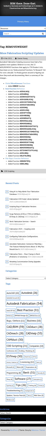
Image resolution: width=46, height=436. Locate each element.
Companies (36, 346)
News (20, 367)
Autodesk (29, 293)
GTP (34, 357)
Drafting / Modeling (26, 351)
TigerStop (10, 385)
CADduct (34, 327)
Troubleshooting (14, 390)
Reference (15, 89)
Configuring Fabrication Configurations (23, 236)
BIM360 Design (21, 315)
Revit (29, 372)
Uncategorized (29, 391)
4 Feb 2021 (7, 58)
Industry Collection (12, 362)
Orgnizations (31, 367)
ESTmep (14, 356)
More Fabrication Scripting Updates (22, 53)
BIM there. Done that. (23, 3)
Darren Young (22, 58)
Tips (21, 385)
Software (23, 379)
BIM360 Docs (35, 315)
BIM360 (9, 315)
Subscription (37, 379)
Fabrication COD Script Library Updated (24, 199)
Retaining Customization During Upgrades (25, 261)
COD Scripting (9, 171)
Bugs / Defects (16, 320)
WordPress (14, 430)
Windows (10, 400)
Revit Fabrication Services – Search (22, 221)
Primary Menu (23, 21)
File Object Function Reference (17, 158)
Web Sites (38, 395)
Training (32, 386)
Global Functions (17, 83)
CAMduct (15, 339)
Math (39, 362)
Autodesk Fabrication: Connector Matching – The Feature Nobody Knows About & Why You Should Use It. (26, 246)
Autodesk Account (13, 298)
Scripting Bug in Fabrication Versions (22, 206)
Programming (14, 373)
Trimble (41, 385)
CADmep (34, 333)
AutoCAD (13, 293)
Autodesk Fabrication (24, 303)
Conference (12, 351)
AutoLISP (11, 311)
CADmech (15, 333)
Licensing (27, 362)
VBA (29, 395)
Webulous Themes (38, 430)
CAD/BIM (15, 327)
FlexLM (27, 357)
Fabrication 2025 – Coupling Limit (22, 229)
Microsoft (10, 367)
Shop (9, 379)
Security (41, 373)
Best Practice (28, 310)
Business (34, 320)
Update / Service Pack (16, 395)
